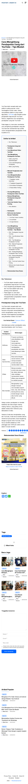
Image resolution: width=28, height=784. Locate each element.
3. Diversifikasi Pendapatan (15, 185)
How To (4, 568)
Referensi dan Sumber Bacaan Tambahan (14, 214)
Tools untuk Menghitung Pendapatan (15, 163)
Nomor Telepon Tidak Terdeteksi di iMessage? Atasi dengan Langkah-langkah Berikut (14, 731)
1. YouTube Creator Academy (16, 217)
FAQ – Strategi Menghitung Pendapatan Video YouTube (16, 252)
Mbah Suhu (5, 49)
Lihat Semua (23, 432)
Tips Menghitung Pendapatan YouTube (13, 155)
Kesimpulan (10, 211)
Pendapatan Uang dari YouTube (14, 147)
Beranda (3, 37)
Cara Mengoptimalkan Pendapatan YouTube (14, 176)
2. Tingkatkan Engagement (15, 183)
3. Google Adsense (13, 221)
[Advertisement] (14, 21)
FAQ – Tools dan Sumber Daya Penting (16, 262)
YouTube (11, 114)
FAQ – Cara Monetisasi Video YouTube (16, 237)
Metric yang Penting (14, 166)
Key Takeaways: (13, 142)
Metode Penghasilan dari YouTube (14, 171)
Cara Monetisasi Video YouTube (14, 151)
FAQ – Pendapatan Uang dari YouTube (16, 233)
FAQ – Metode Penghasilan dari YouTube (15, 244)
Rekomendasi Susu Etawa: (15, 271)
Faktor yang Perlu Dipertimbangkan (13, 159)
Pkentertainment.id (16, 780)
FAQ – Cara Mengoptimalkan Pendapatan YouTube (16, 248)
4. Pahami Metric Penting (15, 187)
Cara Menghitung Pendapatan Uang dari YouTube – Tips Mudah (14, 228)
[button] (22, 3)
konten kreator (7, 536)
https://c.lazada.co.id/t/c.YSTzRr (14, 466)
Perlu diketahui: (12, 206)
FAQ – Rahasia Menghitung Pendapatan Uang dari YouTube (15, 257)
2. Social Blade (12, 219)
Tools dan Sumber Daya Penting (14, 203)
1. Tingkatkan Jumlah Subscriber (14, 180)
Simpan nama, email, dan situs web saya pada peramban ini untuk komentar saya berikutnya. (13, 646)
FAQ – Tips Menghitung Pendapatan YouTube (14, 240)
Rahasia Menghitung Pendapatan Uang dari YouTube (14, 198)
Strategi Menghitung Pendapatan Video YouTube (15, 192)
